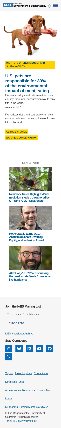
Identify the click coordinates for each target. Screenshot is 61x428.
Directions (11, 381)
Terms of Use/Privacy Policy (21, 420)
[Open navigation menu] (56, 5)
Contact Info (41, 373)
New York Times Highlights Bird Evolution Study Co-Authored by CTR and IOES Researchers (29, 197)
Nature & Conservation (21, 137)
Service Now (44, 390)
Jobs (21, 381)
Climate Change (16, 131)
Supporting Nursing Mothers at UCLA (26, 407)
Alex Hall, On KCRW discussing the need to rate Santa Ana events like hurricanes (30, 276)
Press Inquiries (23, 373)
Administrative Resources (20, 390)
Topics (9, 373)
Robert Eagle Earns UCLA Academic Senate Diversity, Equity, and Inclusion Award (26, 237)
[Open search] (50, 7)
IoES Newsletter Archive (19, 333)
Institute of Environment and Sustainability (25, 65)
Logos (8, 398)
